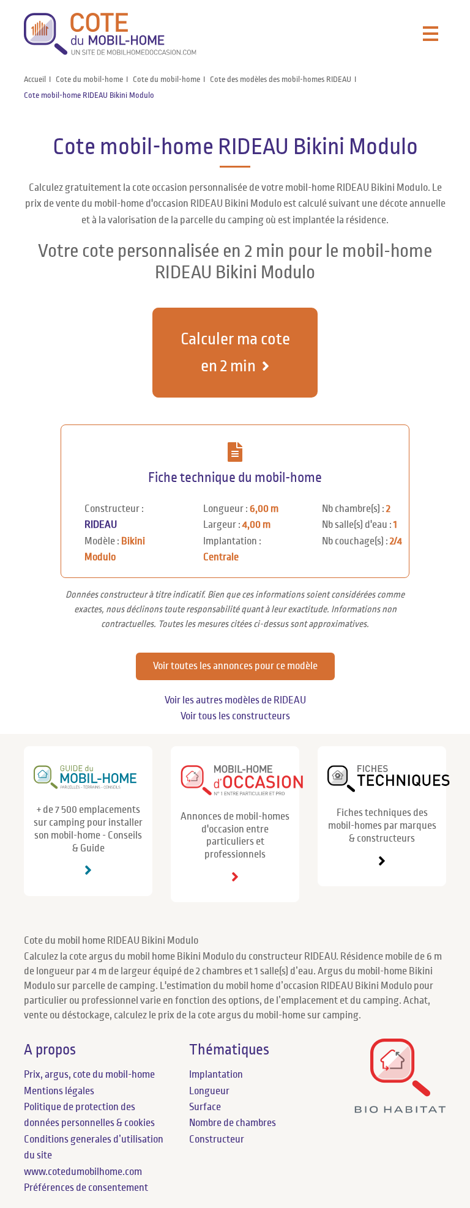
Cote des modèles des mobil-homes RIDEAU (280, 79)
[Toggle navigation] (430, 34)
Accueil (35, 79)
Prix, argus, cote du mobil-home (89, 1074)
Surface (205, 1107)
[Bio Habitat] (400, 1110)
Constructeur (216, 1139)
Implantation (216, 1074)
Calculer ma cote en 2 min (235, 352)
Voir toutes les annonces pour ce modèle (235, 666)
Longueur (209, 1091)
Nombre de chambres (232, 1122)
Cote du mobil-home (89, 79)
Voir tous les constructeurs (235, 716)
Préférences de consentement (86, 1187)
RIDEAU (100, 524)
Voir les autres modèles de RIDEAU (235, 700)
